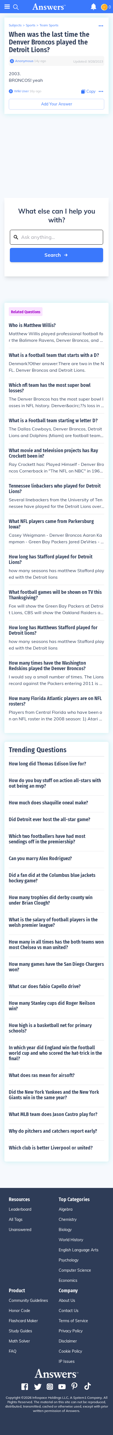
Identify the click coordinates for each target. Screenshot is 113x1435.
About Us (67, 1300)
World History (71, 1239)
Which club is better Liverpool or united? (51, 1148)
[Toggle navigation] (7, 6)
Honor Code (19, 1310)
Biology (65, 1229)
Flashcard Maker (23, 1320)
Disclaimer (68, 1341)
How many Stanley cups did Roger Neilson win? (52, 1006)
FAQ (12, 1351)
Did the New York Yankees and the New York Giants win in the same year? (54, 1095)
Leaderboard (20, 1209)
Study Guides (20, 1330)
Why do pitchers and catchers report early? (53, 1131)
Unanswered (20, 1229)
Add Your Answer (56, 104)
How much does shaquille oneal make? (48, 803)
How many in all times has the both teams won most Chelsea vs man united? (56, 944)
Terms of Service (73, 1320)
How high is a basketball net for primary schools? (50, 1028)
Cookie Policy (70, 1351)
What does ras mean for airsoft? (42, 1075)
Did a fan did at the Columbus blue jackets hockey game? (52, 878)
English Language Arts (78, 1249)
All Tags (15, 1219)
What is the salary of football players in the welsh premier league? (53, 922)
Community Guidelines (28, 1300)
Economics (68, 1280)
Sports (30, 25)
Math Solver (19, 1341)
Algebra (65, 1209)
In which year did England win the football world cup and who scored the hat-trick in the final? (55, 1053)
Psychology (68, 1260)
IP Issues (67, 1361)
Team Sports (48, 25)
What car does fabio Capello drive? (45, 986)
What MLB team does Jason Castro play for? (53, 1114)
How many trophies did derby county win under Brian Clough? (50, 900)
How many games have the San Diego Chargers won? (56, 967)
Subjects (15, 25)
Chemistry (68, 1219)
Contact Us (68, 1310)
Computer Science (75, 1270)
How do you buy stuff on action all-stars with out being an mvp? (55, 783)
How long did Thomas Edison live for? (47, 764)
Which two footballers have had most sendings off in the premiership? (47, 839)
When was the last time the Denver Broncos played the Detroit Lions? (49, 42)
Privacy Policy (71, 1330)
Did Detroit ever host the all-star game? (49, 819)
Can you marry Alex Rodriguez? (40, 858)
